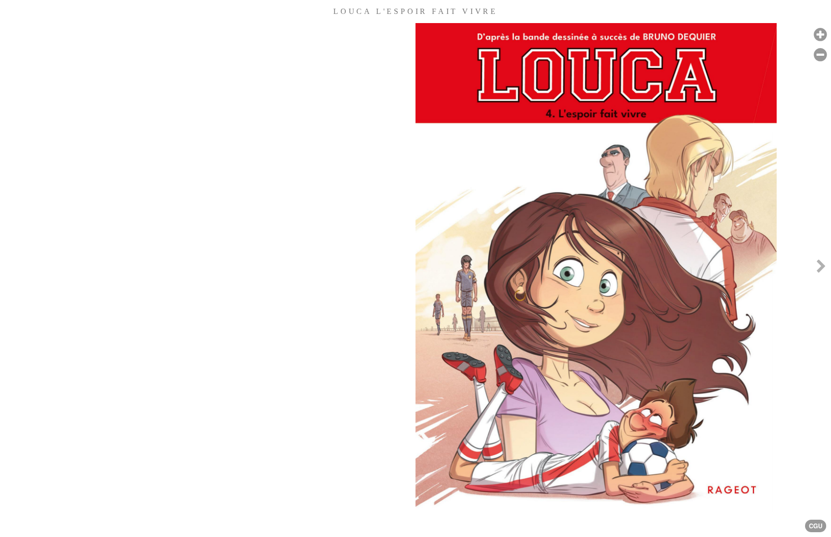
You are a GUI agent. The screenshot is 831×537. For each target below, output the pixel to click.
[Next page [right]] (821, 268)
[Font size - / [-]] (820, 55)
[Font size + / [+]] (820, 35)
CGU (815, 526)
